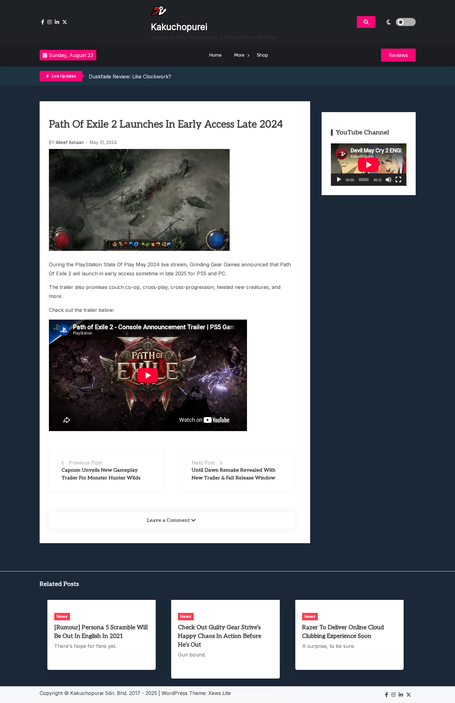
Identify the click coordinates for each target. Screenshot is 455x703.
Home (215, 55)
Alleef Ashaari (70, 142)
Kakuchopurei (179, 27)
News (62, 616)
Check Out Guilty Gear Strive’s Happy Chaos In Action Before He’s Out (219, 636)
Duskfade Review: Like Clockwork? (130, 76)
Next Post (203, 463)
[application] (368, 164)
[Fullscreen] (398, 180)
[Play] (339, 180)
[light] (397, 22)
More (239, 55)
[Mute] (388, 180)
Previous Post (85, 463)
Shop (262, 55)
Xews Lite (219, 693)
